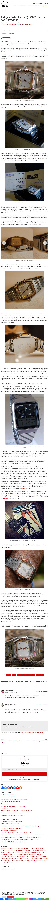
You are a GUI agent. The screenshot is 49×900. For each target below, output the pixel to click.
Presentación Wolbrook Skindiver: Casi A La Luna (12, 815)
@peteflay (5, 37)
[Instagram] (8, 787)
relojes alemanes (18, 856)
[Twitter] (5, 787)
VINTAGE (31, 24)
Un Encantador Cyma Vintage (15, 828)
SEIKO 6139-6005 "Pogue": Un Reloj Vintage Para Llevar (14, 799)
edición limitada (14, 850)
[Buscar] (2, 10)
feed (23, 850)
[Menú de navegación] (4, 11)
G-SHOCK (40, 850)
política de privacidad (20, 779)
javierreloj (3, 839)
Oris (45, 854)
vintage (4, 862)
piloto (4, 856)
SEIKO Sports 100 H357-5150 (18, 43)
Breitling (6, 848)
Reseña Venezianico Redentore (8, 795)
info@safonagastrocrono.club (8, 869)
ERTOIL (3, 823)
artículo (5, 498)
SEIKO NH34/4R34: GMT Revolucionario (10, 801)
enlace (23, 488)
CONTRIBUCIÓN (9, 24)
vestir (44, 860)
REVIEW (26, 24)
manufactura (35, 852)
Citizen (10, 848)
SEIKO (25, 675)
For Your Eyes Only (14, 495)
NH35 (18, 854)
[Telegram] (14, 787)
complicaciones (16, 848)
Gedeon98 (3, 821)
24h (2, 848)
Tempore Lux (38, 860)
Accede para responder (42, 691)
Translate (11, 33)
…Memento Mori (12, 830)
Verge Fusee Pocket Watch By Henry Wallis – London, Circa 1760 (28, 835)
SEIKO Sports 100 (40, 675)
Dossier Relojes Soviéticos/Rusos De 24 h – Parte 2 (20, 832)
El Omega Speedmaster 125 (12, 823)
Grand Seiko (6, 852)
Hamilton (11, 852)
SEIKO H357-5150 (31, 675)
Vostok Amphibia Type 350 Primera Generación (12, 813)
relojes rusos (37, 858)
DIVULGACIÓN (16, 24)
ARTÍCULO (3, 24)
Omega (40, 855)
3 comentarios (17, 23)
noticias (24, 855)
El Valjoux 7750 (4, 808)
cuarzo (14, 675)
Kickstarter (21, 852)
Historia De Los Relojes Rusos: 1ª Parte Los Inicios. (13, 806)
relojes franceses (13, 858)
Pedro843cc (3, 826)
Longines (27, 852)
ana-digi (9, 675)
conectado (16, 727)
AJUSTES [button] (4, 897)
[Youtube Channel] (17, 787)
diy (7, 850)
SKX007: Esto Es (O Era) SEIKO (8, 797)
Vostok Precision (5, 804)
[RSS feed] (20, 787)
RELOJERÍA (22, 24)
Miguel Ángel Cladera (11, 704)
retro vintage (15, 860)
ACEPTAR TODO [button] (11, 897)
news (14, 854)
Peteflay (10, 23)
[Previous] (4, 243)
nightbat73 (3, 832)
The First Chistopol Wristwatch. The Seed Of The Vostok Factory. (23, 826)
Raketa (10, 856)
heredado (20, 675)
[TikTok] (11, 787)
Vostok (10, 862)
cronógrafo (26, 848)
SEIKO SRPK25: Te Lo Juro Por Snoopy (16, 842)
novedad (32, 855)
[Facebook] (2, 787)
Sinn (33, 860)
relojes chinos (27, 856)
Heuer (16, 852)
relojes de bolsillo (37, 856)
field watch (29, 850)
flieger (35, 850)
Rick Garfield (4, 830)
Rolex (22, 860)
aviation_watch (9, 690)
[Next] (45, 243)
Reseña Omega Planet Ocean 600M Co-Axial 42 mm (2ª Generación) (17, 810)
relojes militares (24, 858)
